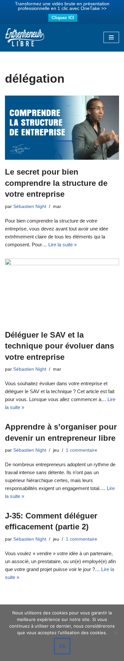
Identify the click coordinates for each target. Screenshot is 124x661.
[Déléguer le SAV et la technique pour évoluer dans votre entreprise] (62, 291)
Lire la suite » (62, 244)
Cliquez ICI (63, 17)
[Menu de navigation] (111, 37)
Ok (62, 646)
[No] (115, 633)
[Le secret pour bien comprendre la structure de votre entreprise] (62, 128)
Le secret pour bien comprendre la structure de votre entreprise (56, 182)
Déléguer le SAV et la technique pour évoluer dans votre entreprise (59, 345)
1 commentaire (81, 450)
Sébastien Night (29, 206)
